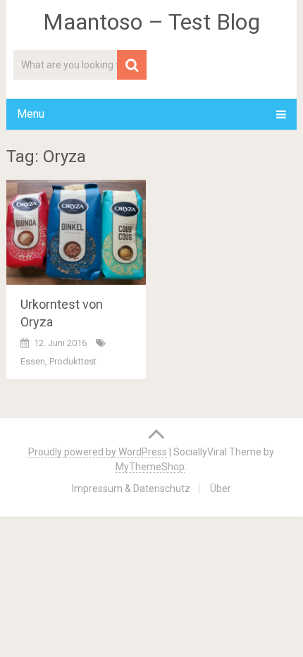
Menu (30, 114)
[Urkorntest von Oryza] (76, 232)
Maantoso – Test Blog (151, 22)
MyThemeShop (150, 466)
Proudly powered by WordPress (97, 452)
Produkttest (73, 361)
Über (220, 488)
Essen (32, 361)
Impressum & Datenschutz (131, 488)
